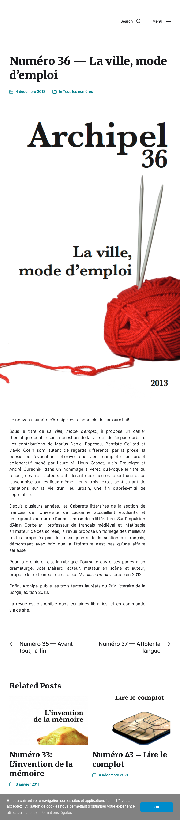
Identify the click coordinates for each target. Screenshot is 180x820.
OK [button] (156, 807)
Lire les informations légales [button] (48, 813)
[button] (130, 21)
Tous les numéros (78, 91)
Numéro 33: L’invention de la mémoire (41, 764)
